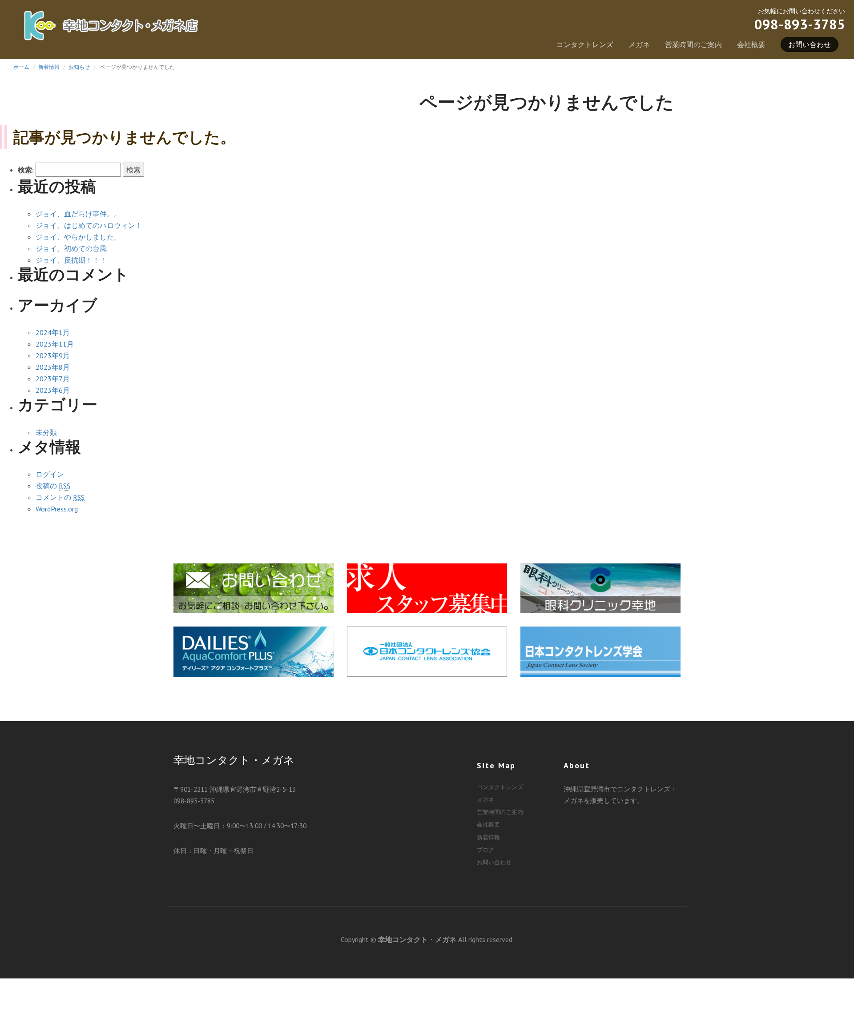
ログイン (50, 474)
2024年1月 (53, 332)
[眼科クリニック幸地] (600, 587)
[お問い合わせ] (253, 587)
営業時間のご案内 (693, 44)
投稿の (53, 485)
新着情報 (49, 67)
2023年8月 (53, 367)
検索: (26, 169)
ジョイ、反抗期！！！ (71, 259)
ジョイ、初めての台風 (71, 248)
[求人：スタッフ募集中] (427, 587)
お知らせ (79, 67)
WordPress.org (57, 508)
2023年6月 (53, 390)
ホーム (21, 67)
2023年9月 (53, 355)
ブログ (485, 850)
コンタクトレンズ (584, 44)
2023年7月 (53, 378)
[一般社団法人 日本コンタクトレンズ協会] (427, 650)
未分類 (46, 432)
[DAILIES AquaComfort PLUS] (253, 650)
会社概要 (751, 44)
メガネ (639, 44)
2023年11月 (55, 343)
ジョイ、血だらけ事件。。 (78, 213)
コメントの (60, 497)
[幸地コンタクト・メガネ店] (111, 30)
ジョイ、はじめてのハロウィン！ (89, 225)
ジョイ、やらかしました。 (78, 236)
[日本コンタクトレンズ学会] (600, 650)
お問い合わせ (809, 44)
